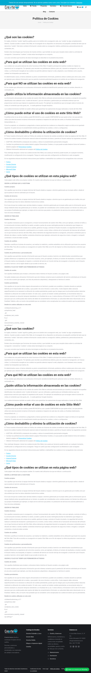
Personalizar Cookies (25, 147)
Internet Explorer (11, 167)
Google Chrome (11, 164)
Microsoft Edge (11, 169)
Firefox (8, 162)
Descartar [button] (79, 2)
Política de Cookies (41, 149)
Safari (8, 172)
